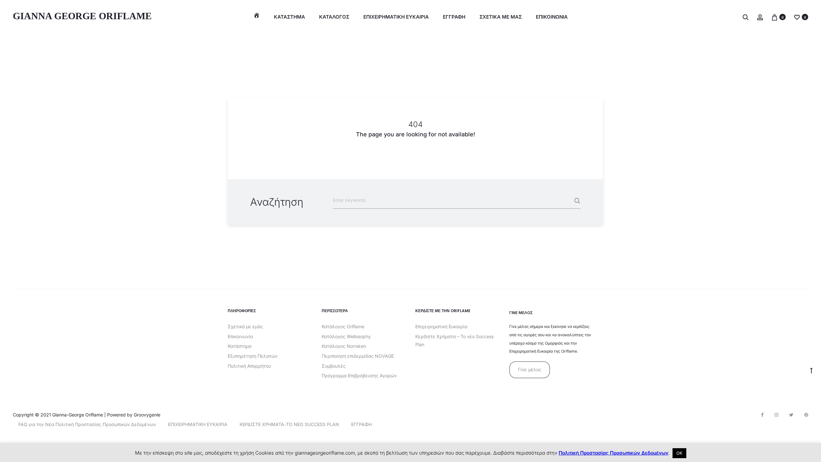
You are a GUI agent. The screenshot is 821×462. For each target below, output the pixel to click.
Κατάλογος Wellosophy (346, 336)
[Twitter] (791, 415)
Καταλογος (334, 17)
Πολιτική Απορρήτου (249, 366)
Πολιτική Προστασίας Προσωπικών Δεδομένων (613, 453)
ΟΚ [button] (679, 453)
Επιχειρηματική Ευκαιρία (441, 326)
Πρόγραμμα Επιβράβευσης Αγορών (359, 375)
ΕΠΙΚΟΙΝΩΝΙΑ (552, 17)
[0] (774, 17)
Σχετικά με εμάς (245, 326)
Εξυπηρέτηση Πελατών (252, 356)
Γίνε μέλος (529, 369)
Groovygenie (147, 414)
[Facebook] (762, 415)
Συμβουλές (334, 366)
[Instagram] (776, 415)
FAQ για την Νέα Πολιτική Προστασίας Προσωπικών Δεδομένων (87, 424)
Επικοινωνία (240, 336)
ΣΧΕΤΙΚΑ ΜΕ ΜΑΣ (500, 17)
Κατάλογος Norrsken (344, 346)
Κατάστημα (289, 17)
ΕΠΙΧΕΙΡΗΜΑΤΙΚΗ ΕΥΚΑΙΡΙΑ (396, 17)
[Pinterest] (806, 415)
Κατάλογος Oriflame (343, 326)
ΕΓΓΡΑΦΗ (454, 17)
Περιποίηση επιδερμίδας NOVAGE (358, 356)
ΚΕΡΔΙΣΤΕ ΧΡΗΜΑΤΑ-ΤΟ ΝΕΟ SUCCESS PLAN (289, 424)
